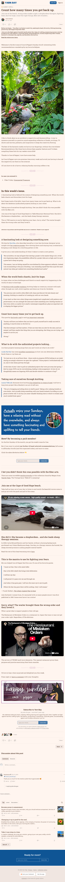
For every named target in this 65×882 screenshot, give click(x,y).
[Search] (62, 802)
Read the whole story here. (9, 37)
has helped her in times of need (41, 383)
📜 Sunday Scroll (7, 7)
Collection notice (42, 870)
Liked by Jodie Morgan (11, 776)
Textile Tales (6, 478)
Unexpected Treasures (22, 180)
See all (5, 844)
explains (23, 287)
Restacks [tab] (12, 759)
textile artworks (26, 476)
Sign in (60, 3)
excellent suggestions (27, 352)
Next (58, 746)
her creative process (17, 245)
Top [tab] (3, 802)
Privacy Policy (45, 728)
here (33, 552)
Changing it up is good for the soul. (14, 820)
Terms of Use (40, 726)
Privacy (30, 870)
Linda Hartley (6, 352)
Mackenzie (7, 774)
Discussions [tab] (14, 802)
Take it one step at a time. (10, 832)
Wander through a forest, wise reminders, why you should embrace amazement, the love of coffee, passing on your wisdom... (28, 810)
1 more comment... (5, 794)
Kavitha (12, 243)
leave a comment (18, 677)
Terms (35, 870)
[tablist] (8, 759)
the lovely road (16, 317)
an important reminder (35, 317)
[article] (32, 811)
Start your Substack (28, 874)
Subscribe (53, 2)
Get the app (40, 874)
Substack (24, 878)
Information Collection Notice (32, 728)
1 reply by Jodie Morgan (12, 786)
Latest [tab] (7, 802)
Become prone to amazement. (12, 807)
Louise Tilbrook (6, 383)
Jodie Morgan (9, 18)
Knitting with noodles (12, 287)
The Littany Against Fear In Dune (25, 591)
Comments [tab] (5, 759)
